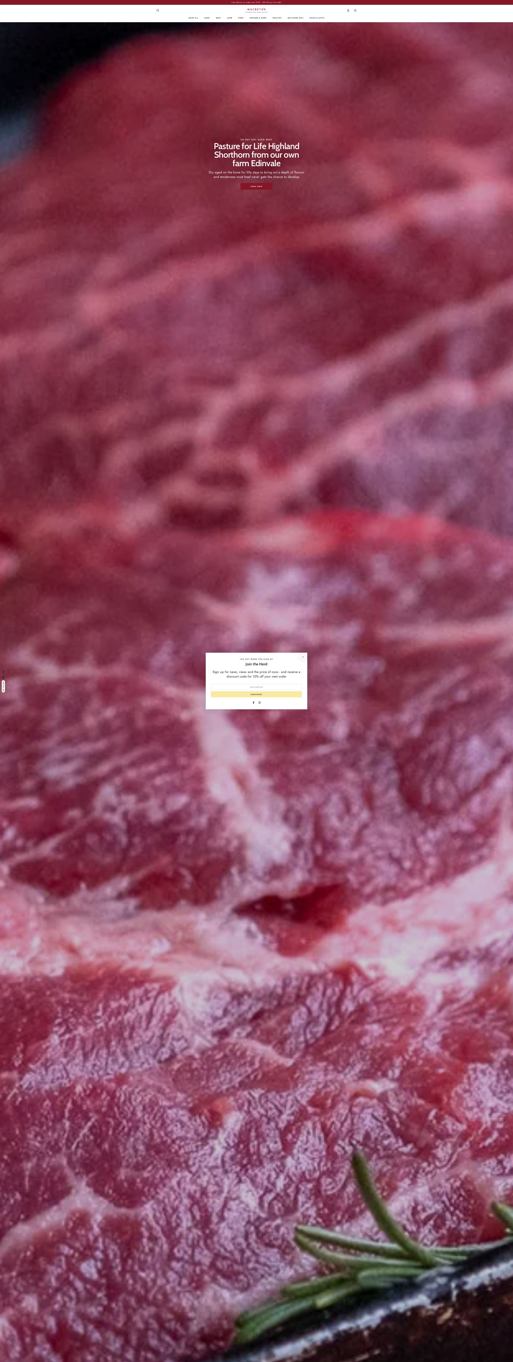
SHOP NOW (256, 186)
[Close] (303, 657)
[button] (157, 10)
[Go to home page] (256, 10)
